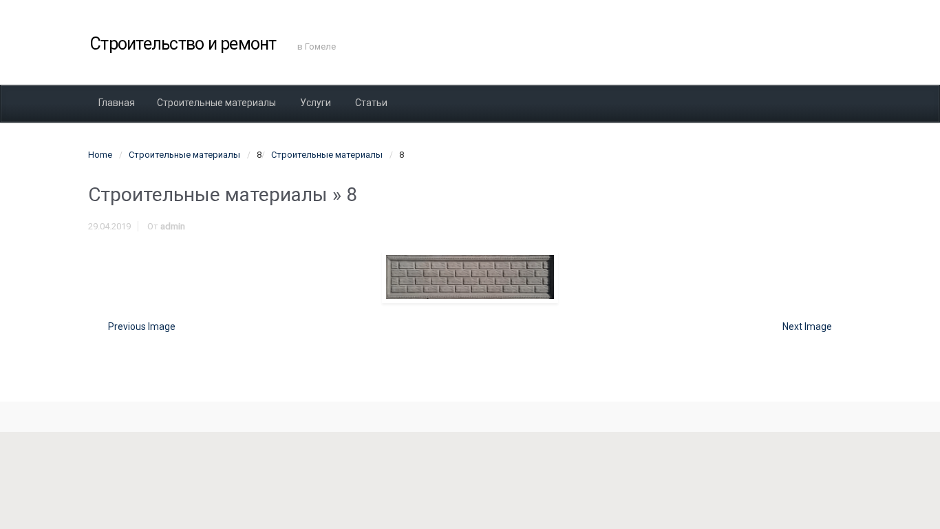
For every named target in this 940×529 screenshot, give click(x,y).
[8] (470, 277)
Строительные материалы (184, 154)
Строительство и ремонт (183, 44)
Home (100, 154)
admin (172, 226)
